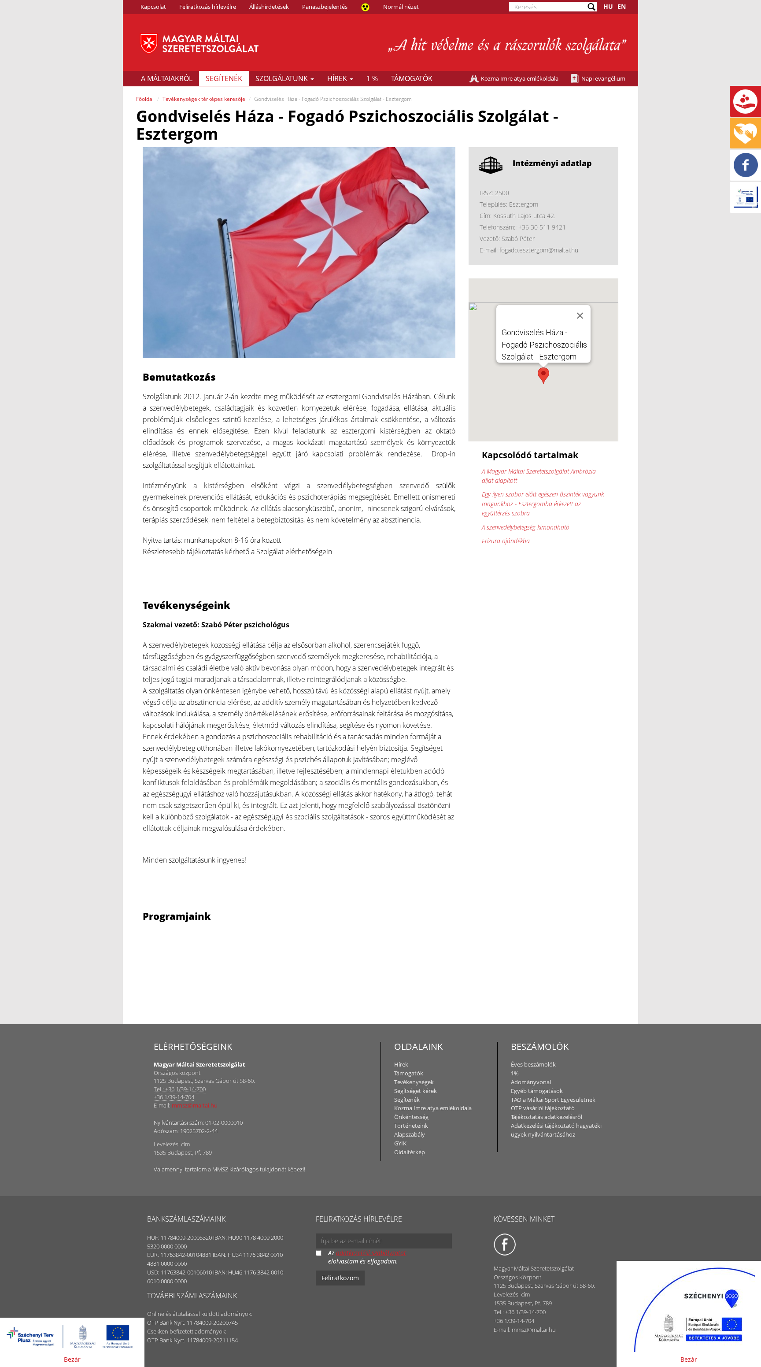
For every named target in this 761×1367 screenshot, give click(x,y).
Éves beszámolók (533, 1064)
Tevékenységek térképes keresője (204, 99)
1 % (372, 78)
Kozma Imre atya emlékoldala (519, 78)
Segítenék (224, 78)
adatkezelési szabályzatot (371, 1252)
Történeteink (411, 1126)
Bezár (72, 1359)
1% (515, 1073)
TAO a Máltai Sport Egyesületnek (553, 1100)
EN (621, 6)
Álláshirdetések (269, 7)
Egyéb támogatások (537, 1091)
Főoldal (145, 99)
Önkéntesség (411, 1117)
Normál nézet (401, 7)
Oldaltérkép (409, 1152)
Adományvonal (531, 1082)
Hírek (338, 78)
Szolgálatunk (282, 78)
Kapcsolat (153, 7)
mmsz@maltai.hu (195, 1105)
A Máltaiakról (166, 78)
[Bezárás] (580, 315)
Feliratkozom (340, 1278)
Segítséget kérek (415, 1091)
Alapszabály (409, 1134)
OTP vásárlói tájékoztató (543, 1108)
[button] (543, 375)
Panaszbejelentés (324, 7)
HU (608, 6)
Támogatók (411, 78)
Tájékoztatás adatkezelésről (546, 1117)
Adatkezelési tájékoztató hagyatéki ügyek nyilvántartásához (556, 1130)
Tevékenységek (414, 1082)
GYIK (400, 1143)
